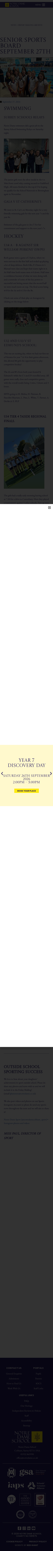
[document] (26, 775)
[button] (49, 508)
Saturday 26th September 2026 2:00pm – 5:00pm (26, 779)
